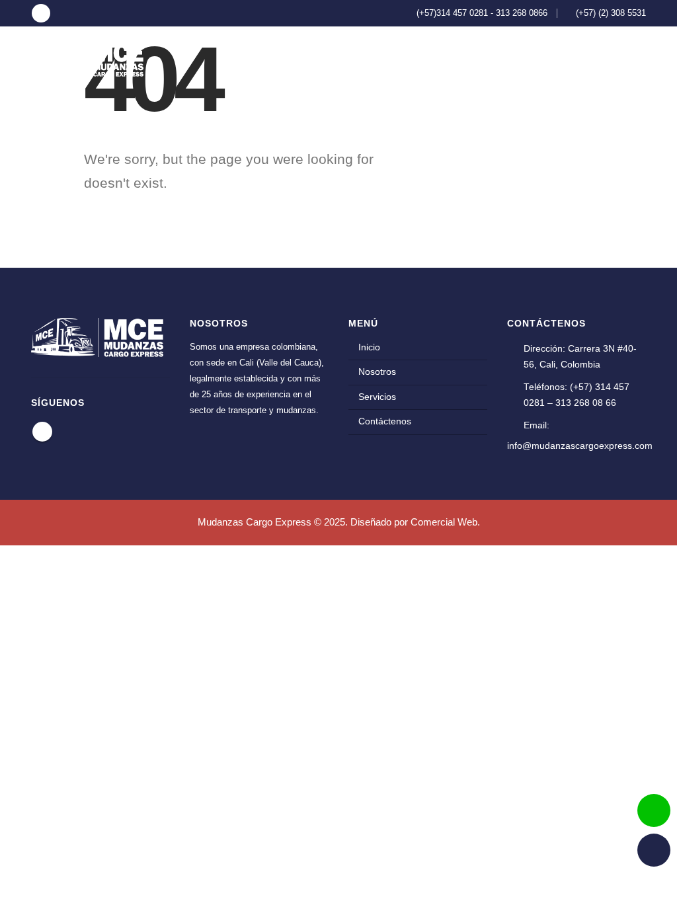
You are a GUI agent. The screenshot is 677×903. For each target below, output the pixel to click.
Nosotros (463, 59)
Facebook (42, 432)
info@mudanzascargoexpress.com (580, 446)
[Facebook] (41, 13)
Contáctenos (604, 59)
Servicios (529, 59)
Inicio (406, 59)
